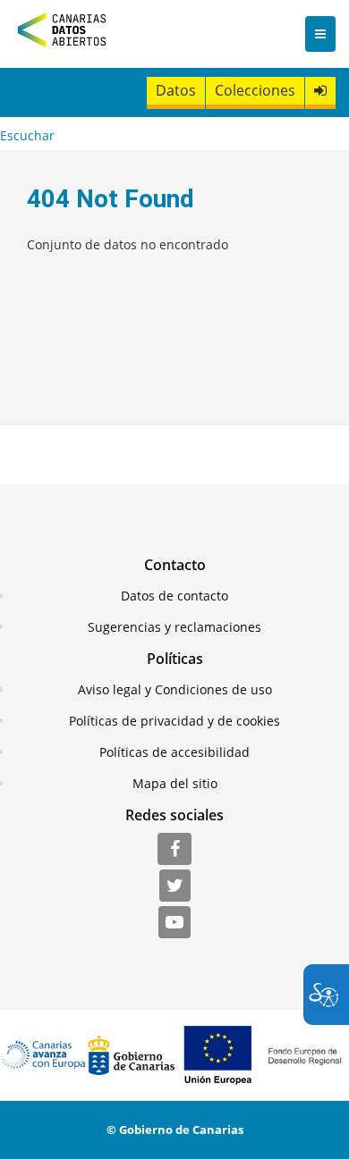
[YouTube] (174, 923)
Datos (176, 90)
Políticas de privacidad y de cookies (174, 720)
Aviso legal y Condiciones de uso (175, 689)
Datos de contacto (174, 595)
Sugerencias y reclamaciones (174, 626)
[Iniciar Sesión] (320, 91)
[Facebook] (174, 850)
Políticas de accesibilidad (174, 751)
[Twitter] (175, 886)
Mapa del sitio (174, 783)
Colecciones (255, 90)
